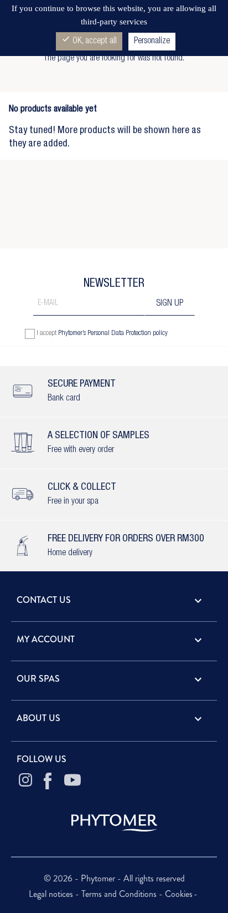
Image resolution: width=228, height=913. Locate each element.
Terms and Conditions (120, 893)
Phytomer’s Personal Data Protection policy (113, 333)
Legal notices (52, 893)
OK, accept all (89, 40)
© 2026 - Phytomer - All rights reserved (114, 878)
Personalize (152, 41)
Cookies (179, 893)
